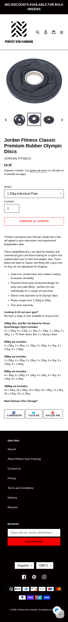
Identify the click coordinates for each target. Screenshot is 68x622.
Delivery (12, 497)
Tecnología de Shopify (48, 610)
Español (23, 565)
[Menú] (62, 32)
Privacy (12, 478)
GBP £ (43, 565)
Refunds (13, 507)
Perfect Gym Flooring (27, 610)
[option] (19, 120)
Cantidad (9, 201)
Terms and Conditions (21, 487)
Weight (7, 187)
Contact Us (14, 468)
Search (12, 449)
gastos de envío (38, 170)
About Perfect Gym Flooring (24, 458)
